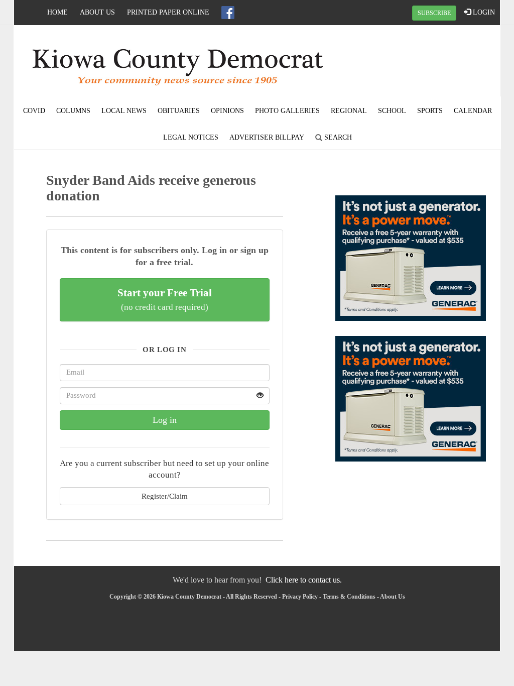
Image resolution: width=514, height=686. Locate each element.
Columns (73, 111)
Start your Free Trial (164, 299)
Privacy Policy (300, 596)
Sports (430, 111)
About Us (97, 12)
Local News (124, 111)
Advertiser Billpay (266, 137)
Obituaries (179, 111)
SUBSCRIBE (434, 13)
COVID (34, 111)
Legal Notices (190, 137)
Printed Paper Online (168, 12)
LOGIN (483, 12)
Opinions (227, 111)
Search (337, 137)
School (392, 111)
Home (57, 12)
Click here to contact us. (304, 580)
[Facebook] (227, 12)
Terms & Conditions (349, 596)
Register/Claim (165, 496)
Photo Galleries (287, 111)
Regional (349, 111)
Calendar (473, 111)
